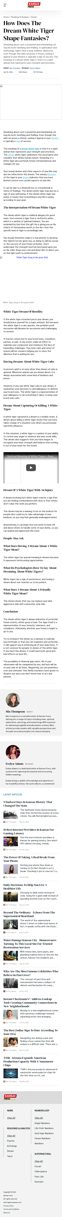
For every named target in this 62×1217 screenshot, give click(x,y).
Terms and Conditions (11, 1209)
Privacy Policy (8, 1206)
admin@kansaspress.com (12, 1202)
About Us (6, 1213)
